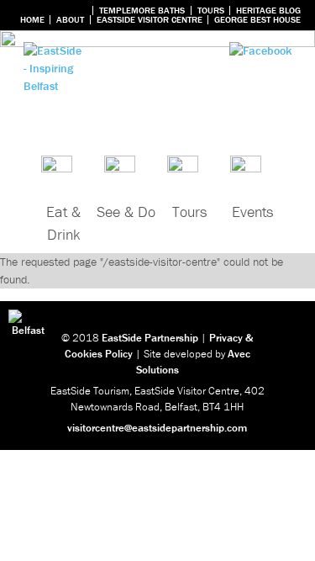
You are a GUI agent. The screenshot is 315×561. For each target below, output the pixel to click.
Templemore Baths (142, 10)
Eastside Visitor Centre (149, 19)
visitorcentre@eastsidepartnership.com (157, 428)
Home (32, 19)
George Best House (257, 19)
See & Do (126, 211)
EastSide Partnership (150, 338)
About (70, 19)
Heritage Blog (268, 10)
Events (252, 211)
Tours (210, 10)
